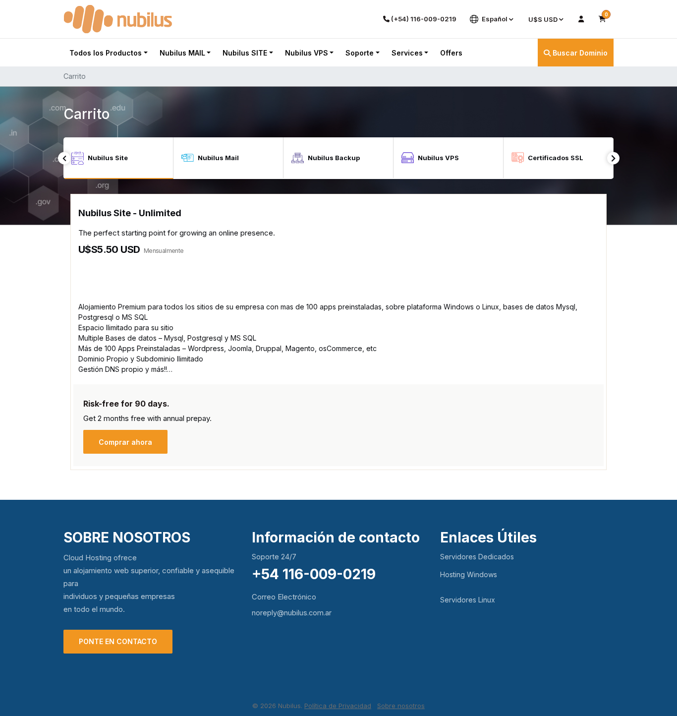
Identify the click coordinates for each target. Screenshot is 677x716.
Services (407, 53)
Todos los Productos (105, 53)
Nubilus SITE (245, 53)
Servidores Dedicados (477, 556)
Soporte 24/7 (274, 556)
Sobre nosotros (401, 706)
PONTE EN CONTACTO (118, 641)
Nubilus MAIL (182, 53)
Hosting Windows (468, 574)
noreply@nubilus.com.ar (292, 612)
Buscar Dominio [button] (579, 53)
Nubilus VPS (306, 53)
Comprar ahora (125, 442)
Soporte (359, 53)
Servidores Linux (467, 600)
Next (613, 158)
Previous (64, 158)
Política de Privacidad (337, 706)
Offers (451, 53)
